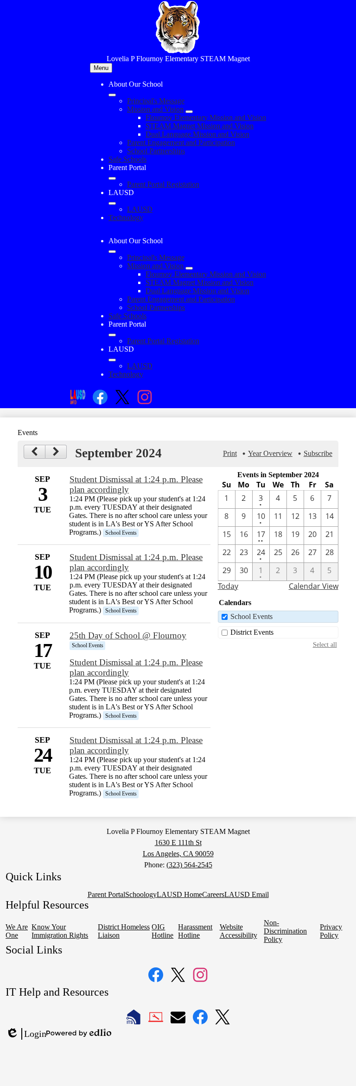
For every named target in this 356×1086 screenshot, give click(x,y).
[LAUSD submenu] (112, 203)
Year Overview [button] (270, 453)
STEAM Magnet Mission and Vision (200, 126)
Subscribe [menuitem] (318, 453)
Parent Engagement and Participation (181, 142)
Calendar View (313, 586)
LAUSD (140, 209)
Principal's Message (155, 101)
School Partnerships (156, 151)
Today (228, 586)
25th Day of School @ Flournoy (128, 635)
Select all (325, 644)
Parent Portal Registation (163, 184)
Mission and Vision (155, 109)
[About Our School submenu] (112, 95)
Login (26, 1034)
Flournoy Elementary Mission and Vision (206, 117)
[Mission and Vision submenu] (189, 111)
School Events (251, 616)
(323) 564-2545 (189, 865)
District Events (251, 632)
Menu (101, 67)
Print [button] (230, 453)
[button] (112, 251)
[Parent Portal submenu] (112, 178)
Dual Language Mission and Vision (197, 134)
